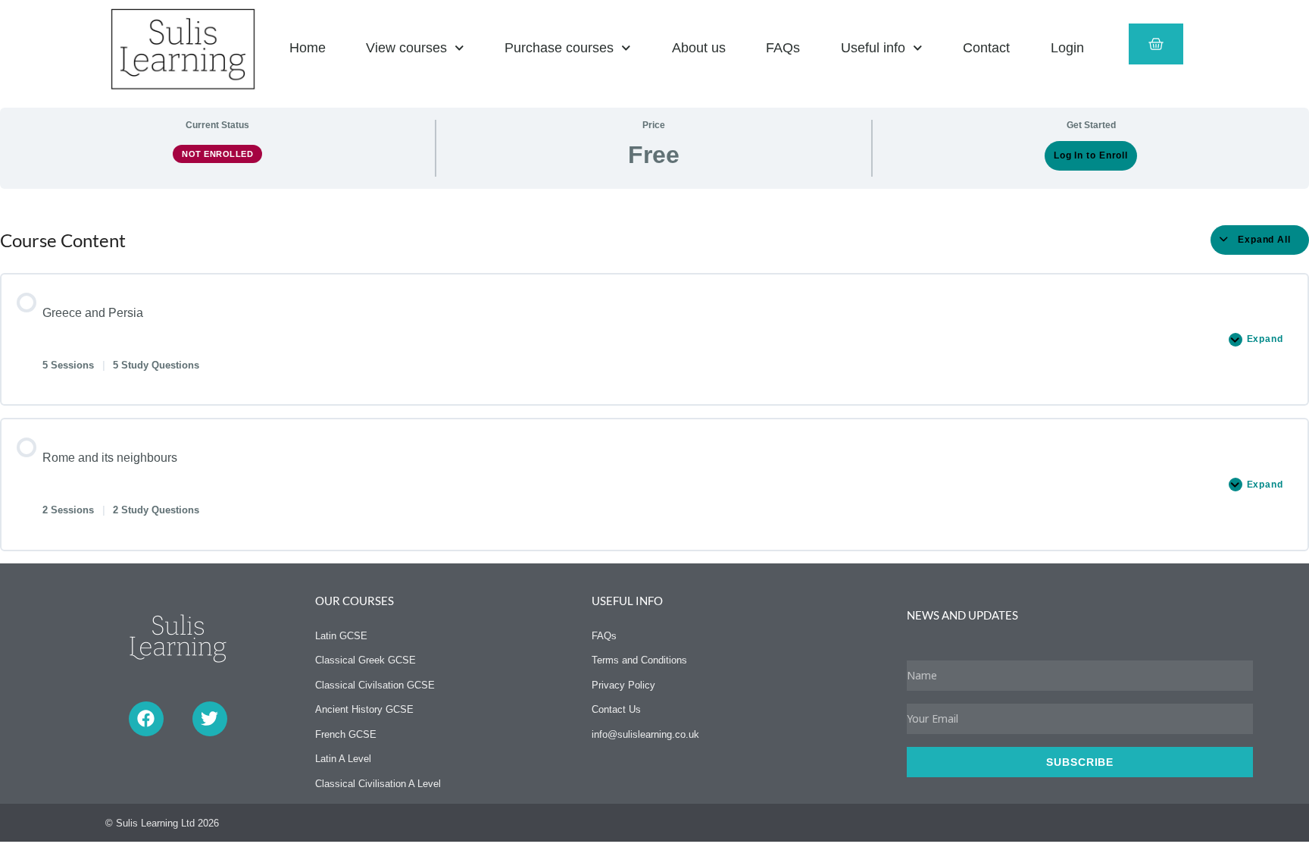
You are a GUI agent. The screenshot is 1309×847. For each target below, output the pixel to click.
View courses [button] (406, 47)
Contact (986, 47)
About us (699, 47)
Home (307, 47)
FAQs (783, 47)
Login (1067, 47)
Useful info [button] (873, 47)
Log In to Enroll (1091, 155)
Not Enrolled (217, 153)
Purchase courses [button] (559, 47)
